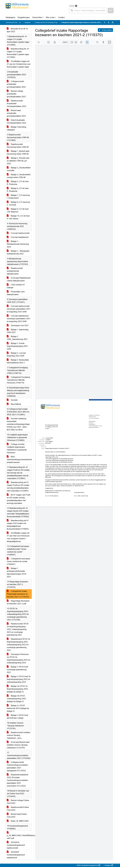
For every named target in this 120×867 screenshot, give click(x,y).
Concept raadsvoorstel (20, 233)
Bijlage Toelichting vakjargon (16, 128)
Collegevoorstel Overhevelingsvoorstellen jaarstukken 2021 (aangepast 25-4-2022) (17, 766)
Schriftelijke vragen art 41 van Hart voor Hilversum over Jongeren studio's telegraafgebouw (18, 537)
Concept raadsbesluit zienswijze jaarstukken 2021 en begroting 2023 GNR (18, 318)
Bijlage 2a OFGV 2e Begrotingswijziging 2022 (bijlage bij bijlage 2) (17, 689)
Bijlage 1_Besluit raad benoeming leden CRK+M (18, 152)
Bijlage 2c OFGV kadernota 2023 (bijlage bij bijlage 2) (18, 708)
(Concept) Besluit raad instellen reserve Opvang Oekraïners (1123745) (18, 745)
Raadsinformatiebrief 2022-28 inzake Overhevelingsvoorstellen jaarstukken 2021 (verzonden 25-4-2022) (17, 780)
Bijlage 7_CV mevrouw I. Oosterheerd (18, 196)
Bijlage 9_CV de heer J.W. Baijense (18, 210)
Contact (61, 17)
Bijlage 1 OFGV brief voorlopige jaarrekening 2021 (17, 669)
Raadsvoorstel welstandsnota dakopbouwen (15, 271)
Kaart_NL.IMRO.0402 (19, 821)
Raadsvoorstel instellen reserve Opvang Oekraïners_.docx (18, 735)
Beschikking (15, 404)
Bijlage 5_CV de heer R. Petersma (18, 182)
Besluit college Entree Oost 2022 (18, 801)
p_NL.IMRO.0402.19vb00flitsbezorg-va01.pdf (19, 836)
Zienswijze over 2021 (19, 325)
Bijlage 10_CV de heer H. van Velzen (18, 217)
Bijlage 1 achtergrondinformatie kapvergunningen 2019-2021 (17, 572)
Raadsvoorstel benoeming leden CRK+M (17, 145)
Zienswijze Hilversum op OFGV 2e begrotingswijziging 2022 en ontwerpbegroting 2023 (18, 658)
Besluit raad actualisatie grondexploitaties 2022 (16, 113)
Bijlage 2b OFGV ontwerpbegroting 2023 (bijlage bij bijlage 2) (16, 698)
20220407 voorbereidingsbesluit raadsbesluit (16, 855)
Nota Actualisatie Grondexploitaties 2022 (16, 121)
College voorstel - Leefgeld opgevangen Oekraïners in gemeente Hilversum (17, 448)
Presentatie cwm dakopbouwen (16, 293)
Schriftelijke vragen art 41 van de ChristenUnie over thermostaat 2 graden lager (19, 64)
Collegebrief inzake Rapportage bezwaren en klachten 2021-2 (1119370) (18, 594)
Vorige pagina (106, 30)
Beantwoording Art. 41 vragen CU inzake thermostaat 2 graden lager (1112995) (18, 53)
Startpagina (10, 17)
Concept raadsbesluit (19, 237)
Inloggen (107, 865)
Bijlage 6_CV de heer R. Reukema (18, 189)
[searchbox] (88, 10)
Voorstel (14, 400)
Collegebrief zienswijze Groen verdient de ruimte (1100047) (18, 561)
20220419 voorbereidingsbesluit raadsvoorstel (16, 845)
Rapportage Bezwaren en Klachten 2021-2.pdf (18, 602)
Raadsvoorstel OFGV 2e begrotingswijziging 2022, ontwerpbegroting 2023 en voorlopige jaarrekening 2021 (18, 629)
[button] (111, 10)
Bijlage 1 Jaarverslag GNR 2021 (17, 331)
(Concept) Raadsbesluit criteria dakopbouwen (18, 279)
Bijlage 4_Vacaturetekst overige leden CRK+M (18, 176)
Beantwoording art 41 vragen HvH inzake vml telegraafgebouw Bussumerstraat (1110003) (18, 525)
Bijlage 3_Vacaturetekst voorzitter (18, 169)
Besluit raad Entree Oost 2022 (17, 815)
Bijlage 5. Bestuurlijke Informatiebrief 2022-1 (18, 361)
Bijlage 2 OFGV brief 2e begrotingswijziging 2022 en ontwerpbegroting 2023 (19, 679)
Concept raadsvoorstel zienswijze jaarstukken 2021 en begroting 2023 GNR (18, 309)
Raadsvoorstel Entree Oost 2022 (18, 808)
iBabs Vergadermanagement (88, 865)
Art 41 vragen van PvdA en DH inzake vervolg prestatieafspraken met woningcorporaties (18, 499)
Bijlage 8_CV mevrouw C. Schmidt (18, 203)
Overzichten (37, 17)
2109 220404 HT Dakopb (16, 286)
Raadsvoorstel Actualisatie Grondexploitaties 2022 (16, 103)
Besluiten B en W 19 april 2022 (17, 30)
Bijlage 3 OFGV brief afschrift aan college (17, 716)
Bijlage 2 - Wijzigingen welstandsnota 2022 (18, 252)
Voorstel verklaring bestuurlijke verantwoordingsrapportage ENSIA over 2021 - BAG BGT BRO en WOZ (18, 424)
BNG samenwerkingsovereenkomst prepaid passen (19, 459)
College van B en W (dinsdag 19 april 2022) (49, 22)
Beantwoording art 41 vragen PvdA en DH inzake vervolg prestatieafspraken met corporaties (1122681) (18, 486)
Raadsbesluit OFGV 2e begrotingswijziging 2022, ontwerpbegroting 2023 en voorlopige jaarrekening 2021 (18, 644)
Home (21, 22)
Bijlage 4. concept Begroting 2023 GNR (16, 354)
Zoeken (72, 6)
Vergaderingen (23, 17)
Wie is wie (50, 17)
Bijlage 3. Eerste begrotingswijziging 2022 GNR (17, 346)
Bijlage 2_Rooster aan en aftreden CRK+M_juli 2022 (18, 161)
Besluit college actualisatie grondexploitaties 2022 (16, 94)
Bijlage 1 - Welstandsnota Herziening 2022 (18, 244)
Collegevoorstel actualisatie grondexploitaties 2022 (16, 84)
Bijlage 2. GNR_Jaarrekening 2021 (17, 337)
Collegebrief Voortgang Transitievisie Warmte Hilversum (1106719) (18, 380)
